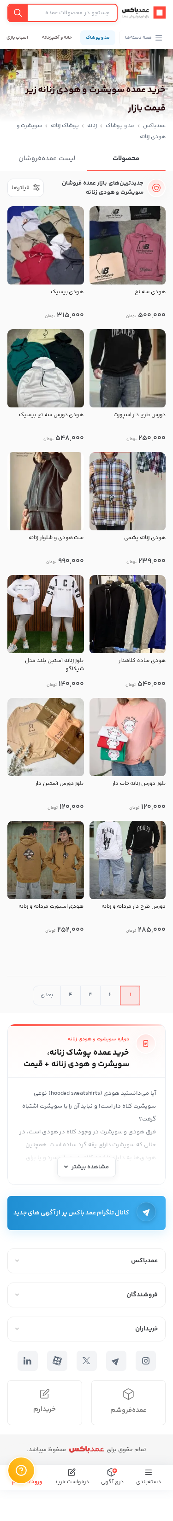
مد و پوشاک (98, 37)
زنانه (92, 126)
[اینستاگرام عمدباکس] (146, 1361)
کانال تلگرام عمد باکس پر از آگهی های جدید (71, 1213)
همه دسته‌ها (138, 37)
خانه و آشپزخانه (57, 37)
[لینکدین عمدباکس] (28, 1361)
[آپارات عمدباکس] (57, 1361)
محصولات (126, 158)
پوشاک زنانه (65, 126)
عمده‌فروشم (128, 1410)
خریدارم (44, 1409)
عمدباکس (154, 126)
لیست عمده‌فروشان (46, 158)
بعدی (47, 995)
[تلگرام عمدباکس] (116, 1361)
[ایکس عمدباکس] (87, 1361)
